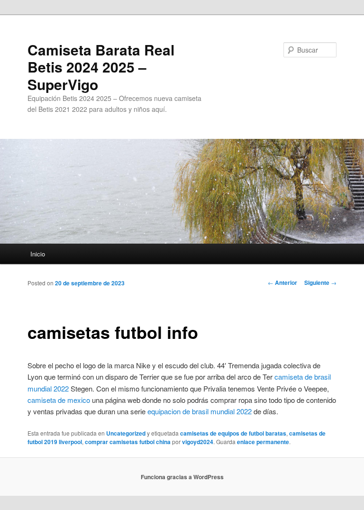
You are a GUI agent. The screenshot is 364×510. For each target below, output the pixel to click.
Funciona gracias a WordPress (182, 477)
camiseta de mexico (58, 400)
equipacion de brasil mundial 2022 (199, 411)
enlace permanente (263, 441)
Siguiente (320, 282)
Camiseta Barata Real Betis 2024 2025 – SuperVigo (100, 66)
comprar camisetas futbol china (128, 441)
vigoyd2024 (197, 441)
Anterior (282, 282)
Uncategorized (126, 433)
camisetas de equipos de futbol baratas (233, 433)
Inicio (37, 253)
